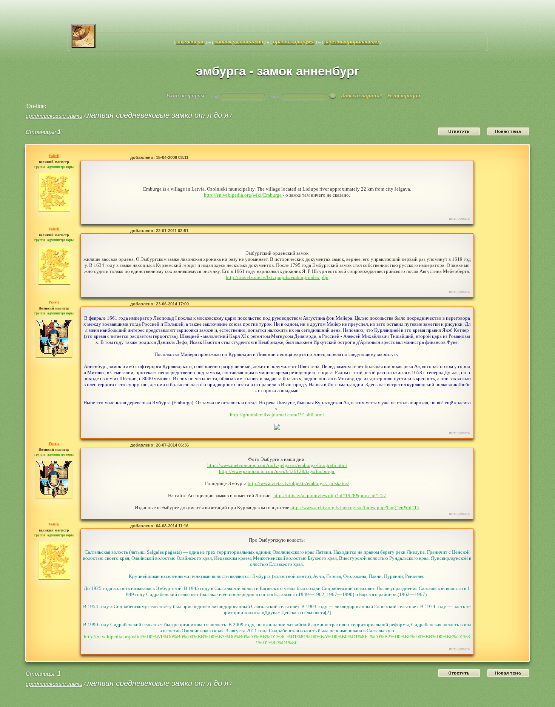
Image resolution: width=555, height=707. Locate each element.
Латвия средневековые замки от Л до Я (157, 115)
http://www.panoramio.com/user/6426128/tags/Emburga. (277, 471)
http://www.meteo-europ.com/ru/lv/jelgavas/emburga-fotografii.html (277, 465)
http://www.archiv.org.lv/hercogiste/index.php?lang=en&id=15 (354, 507)
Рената (54, 302)
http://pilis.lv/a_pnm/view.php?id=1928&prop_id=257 (329, 495)
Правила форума (293, 42)
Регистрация (403, 95)
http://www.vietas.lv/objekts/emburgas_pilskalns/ (298, 483)
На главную (190, 42)
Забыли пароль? (361, 95)
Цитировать (459, 218)
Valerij (54, 156)
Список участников (238, 42)
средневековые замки (54, 115)
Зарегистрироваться (351, 42)
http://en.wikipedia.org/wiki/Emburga (243, 195)
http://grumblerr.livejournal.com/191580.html (277, 414)
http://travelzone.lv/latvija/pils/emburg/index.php (277, 277)
